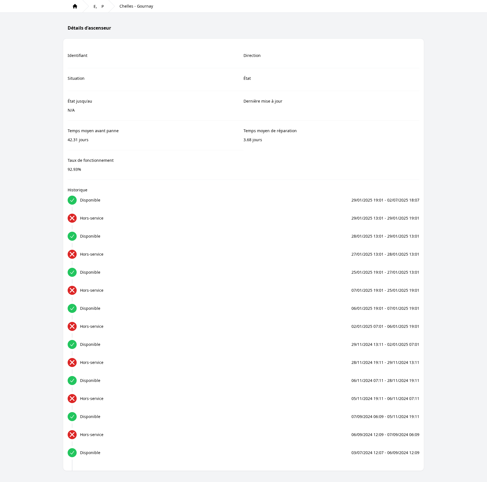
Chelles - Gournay (136, 6)
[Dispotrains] (75, 6)
